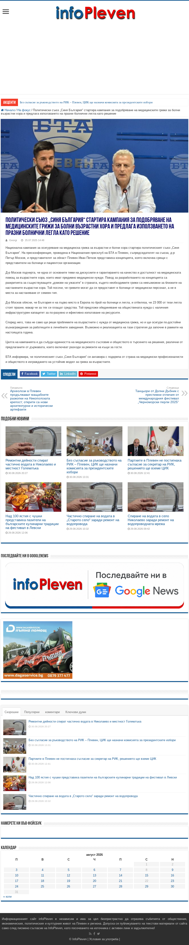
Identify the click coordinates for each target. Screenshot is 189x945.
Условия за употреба (103, 939)
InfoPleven (79, 939)
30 (172, 886)
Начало (9, 110)
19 (68, 881)
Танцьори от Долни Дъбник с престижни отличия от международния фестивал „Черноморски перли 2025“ (157, 395)
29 (146, 886)
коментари (52, 712)
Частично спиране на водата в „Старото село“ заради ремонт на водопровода (93, 520)
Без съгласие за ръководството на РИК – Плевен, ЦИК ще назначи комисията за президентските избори (86, 102)
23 (172, 881)
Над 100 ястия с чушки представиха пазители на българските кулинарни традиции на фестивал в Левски (32, 522)
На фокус (24, 110)
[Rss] (90, 933)
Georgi (13, 240)
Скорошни (11, 712)
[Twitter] (98, 933)
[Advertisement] (94, 55)
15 (146, 875)
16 (172, 875)
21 (120, 881)
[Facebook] (94, 933)
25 (42, 886)
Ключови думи (75, 712)
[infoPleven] (94, 11)
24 (16, 886)
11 (42, 875)
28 (120, 886)
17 (16, 881)
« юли (7, 896)
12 (68, 875)
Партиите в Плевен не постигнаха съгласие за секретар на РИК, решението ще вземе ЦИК (154, 464)
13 (94, 875)
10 (16, 875)
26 (68, 886)
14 (120, 875)
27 (94, 886)
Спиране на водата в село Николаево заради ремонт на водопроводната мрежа (151, 520)
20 (94, 881)
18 (42, 881)
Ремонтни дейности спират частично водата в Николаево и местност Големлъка (31, 464)
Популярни (31, 712)
